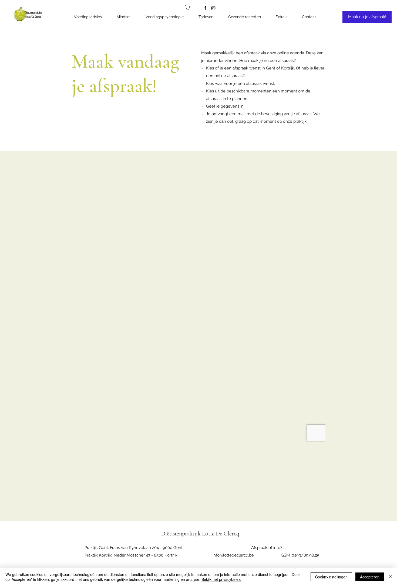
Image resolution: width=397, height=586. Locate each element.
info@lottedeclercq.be (233, 555)
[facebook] (205, 8)
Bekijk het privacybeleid (221, 579)
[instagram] (213, 8)
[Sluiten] (390, 577)
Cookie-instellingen (331, 577)
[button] (284, 17)
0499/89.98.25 (305, 555)
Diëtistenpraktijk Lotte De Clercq (200, 533)
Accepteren (369, 577)
